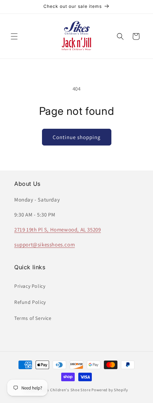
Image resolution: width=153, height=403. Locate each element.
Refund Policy (30, 302)
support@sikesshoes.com (44, 244)
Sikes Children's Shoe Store (65, 389)
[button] (14, 36)
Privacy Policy (29, 286)
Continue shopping (77, 137)
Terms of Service (33, 318)
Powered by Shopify (109, 389)
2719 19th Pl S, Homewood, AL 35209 (57, 229)
